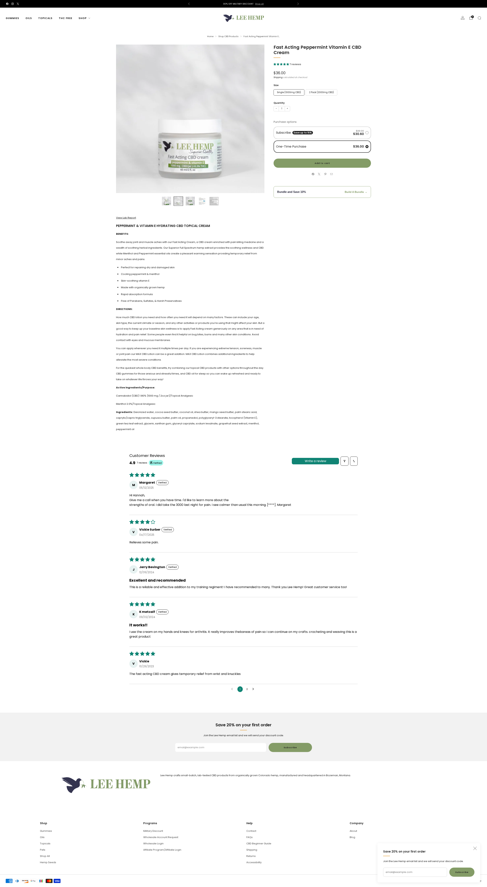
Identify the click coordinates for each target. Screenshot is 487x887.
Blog (352, 837)
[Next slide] (257, 119)
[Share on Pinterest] (325, 174)
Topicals (45, 18)
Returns (251, 856)
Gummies (12, 18)
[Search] (479, 18)
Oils (28, 18)
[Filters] (345, 461)
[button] (282, 64)
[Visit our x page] (18, 3)
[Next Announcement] (298, 3)
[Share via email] (331, 174)
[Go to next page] (254, 689)
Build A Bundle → (356, 191)
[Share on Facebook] (313, 174)
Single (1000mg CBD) (289, 92)
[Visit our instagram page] (12, 3)
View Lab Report (126, 218)
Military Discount (153, 831)
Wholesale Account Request (160, 837)
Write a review (315, 461)
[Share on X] (319, 174)
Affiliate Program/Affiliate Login (162, 850)
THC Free (65, 18)
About (353, 831)
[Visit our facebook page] (7, 3)
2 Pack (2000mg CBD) (321, 92)
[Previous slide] (123, 119)
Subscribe (462, 872)
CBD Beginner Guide (258, 843)
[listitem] (243, 3)
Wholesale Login (153, 843)
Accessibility (254, 862)
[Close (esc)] (475, 848)
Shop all (259, 3)
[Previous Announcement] (188, 3)
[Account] (463, 18)
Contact (251, 831)
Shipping (278, 77)
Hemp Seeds (48, 862)
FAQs (249, 837)
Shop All (45, 856)
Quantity (279, 102)
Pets (42, 850)
